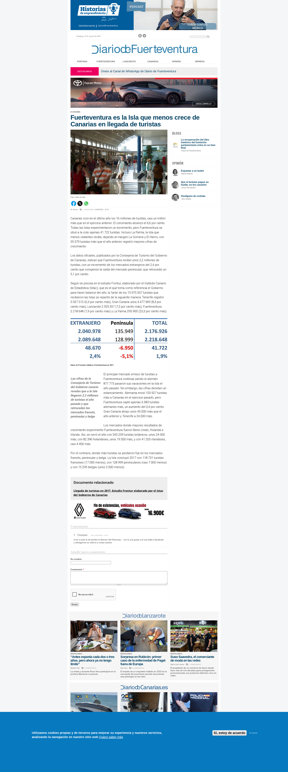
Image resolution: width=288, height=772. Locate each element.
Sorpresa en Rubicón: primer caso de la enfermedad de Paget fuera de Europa (142, 660)
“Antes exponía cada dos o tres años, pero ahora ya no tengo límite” (92, 660)
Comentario (77, 569)
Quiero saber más (111, 737)
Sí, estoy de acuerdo (229, 733)
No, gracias (253, 733)
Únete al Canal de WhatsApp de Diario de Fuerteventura (138, 71)
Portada (82, 61)
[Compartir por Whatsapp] (86, 205)
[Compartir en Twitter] (79, 205)
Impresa (200, 61)
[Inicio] (144, 54)
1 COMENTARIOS (88, 209)
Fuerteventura (106, 61)
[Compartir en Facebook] (73, 205)
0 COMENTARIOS (90, 668)
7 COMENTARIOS (195, 664)
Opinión (176, 61)
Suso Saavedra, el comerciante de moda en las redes (192, 658)
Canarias (152, 61)
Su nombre (76, 559)
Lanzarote (129, 61)
